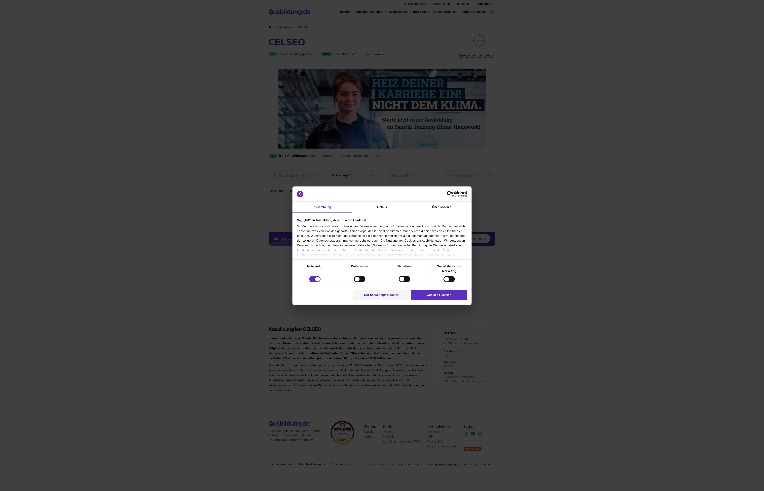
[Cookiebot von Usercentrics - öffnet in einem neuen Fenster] (449, 194)
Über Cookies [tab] (441, 207)
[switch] (359, 279)
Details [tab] (382, 207)
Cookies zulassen (439, 295)
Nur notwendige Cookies (381, 295)
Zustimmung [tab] (322, 207)
